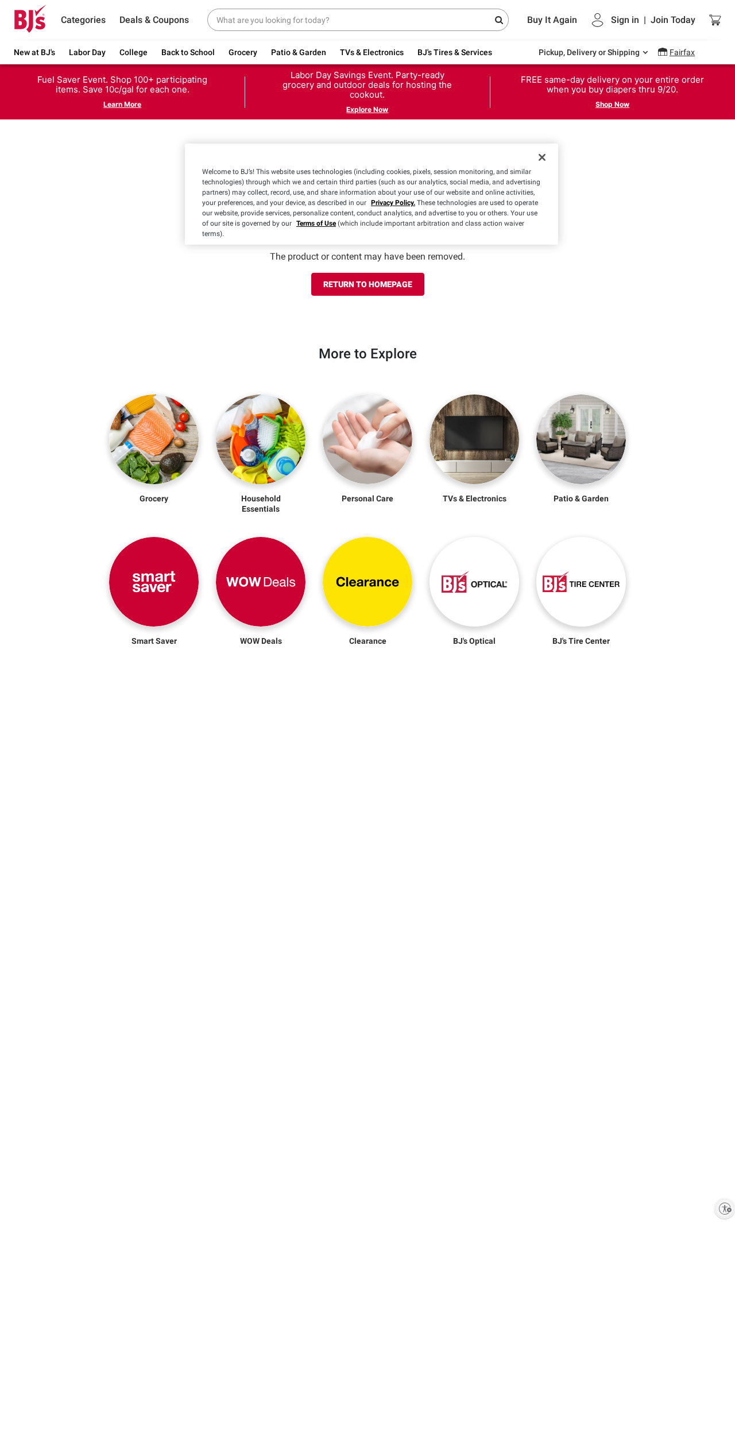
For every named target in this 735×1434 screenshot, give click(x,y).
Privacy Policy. (393, 203)
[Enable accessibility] (724, 1208)
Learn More (122, 104)
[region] (371, 194)
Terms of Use (316, 223)
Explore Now (367, 109)
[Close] (542, 157)
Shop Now (612, 104)
